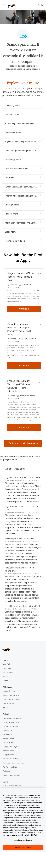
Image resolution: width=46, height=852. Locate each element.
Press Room (7, 668)
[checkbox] (39, 274)
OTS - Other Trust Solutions (12, 786)
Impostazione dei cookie (23, 840)
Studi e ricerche (8, 672)
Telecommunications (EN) (11, 775)
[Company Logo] (21, 5)
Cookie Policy (33, 835)
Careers (5, 680)
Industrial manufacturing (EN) (12, 759)
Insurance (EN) (7, 730)
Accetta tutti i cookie (23, 847)
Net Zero (6, 707)
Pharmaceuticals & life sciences (13, 763)
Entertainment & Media (10, 726)
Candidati (30, 308)
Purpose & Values (8, 703)
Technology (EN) (8, 742)
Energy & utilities (8, 755)
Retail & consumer (9, 738)
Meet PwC (6, 664)
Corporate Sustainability (11, 695)
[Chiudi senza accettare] (43, 791)
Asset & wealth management (12, 718)
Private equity (7, 734)
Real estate (6, 771)
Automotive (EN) (8, 751)
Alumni (5, 676)
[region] (23, 820)
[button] (23, 443)
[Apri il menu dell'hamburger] (4, 5)
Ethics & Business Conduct (12, 699)
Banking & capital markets (11, 722)
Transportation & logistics (11, 747)
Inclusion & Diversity (9, 691)
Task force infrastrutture (10, 767)
